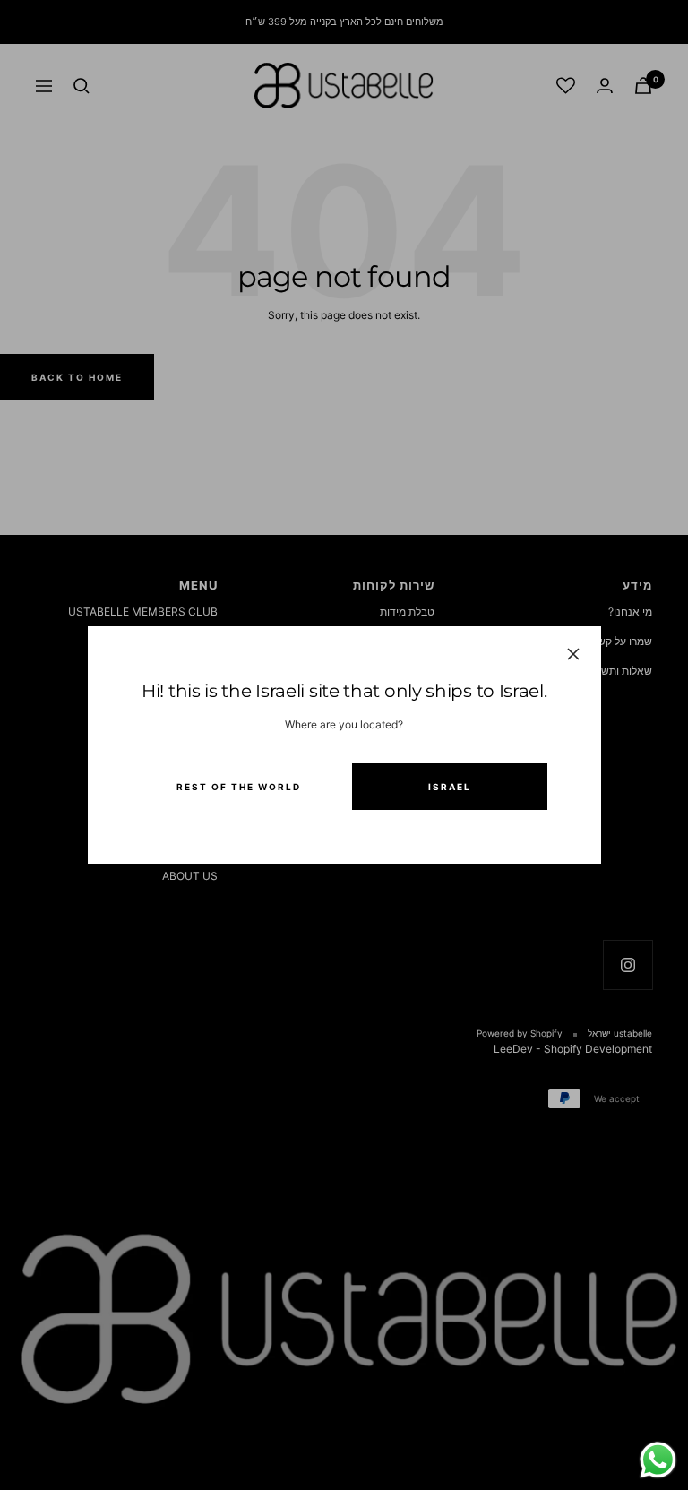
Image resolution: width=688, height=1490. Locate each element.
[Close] (572, 654)
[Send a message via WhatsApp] (658, 1460)
